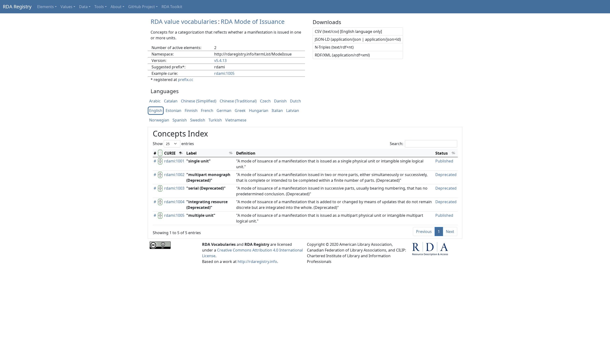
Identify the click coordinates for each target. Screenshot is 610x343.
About (116, 6)
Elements (45, 6)
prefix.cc (185, 79)
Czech (265, 101)
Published (444, 161)
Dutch (295, 101)
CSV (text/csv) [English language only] (348, 31)
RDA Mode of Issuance (253, 21)
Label (191, 153)
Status (441, 153)
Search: (396, 143)
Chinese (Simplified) (198, 101)
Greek (240, 110)
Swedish (197, 120)
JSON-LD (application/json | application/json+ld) (358, 39)
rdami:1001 (174, 161)
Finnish (191, 110)
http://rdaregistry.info (257, 261)
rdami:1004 (174, 201)
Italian (277, 110)
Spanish (180, 120)
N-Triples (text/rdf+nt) (334, 47)
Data (83, 6)
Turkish (215, 120)
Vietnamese (235, 120)
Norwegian (159, 120)
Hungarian (258, 110)
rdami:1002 (174, 174)
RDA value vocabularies (184, 21)
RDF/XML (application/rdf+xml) (342, 55)
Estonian (173, 110)
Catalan (171, 101)
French (207, 110)
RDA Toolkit (172, 6)
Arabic (155, 101)
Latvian (292, 110)
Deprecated (446, 174)
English (155, 110)
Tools (99, 6)
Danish (280, 101)
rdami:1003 (174, 188)
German (224, 110)
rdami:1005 (224, 73)
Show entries (173, 143)
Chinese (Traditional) (238, 101)
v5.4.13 (220, 60)
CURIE (170, 153)
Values (66, 6)
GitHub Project (141, 6)
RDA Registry (17, 6)
